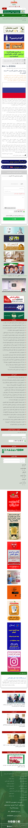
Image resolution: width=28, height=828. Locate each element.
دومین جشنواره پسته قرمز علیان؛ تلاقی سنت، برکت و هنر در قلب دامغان (13, 323)
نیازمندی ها (25, 795)
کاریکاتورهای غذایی (23, 800)
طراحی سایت (19, 826)
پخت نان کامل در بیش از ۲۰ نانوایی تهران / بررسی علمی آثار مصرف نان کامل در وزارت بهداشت (13, 387)
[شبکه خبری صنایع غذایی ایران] (14, 2)
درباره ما (12, 776)
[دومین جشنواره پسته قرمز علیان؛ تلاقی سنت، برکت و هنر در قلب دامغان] (14, 759)
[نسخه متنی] (4, 65)
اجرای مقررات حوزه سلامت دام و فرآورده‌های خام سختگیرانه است (13, 342)
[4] (15, 184)
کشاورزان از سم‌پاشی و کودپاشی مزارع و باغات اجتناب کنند (13, 380)
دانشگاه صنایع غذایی (23, 778)
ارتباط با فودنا (11, 778)
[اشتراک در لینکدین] (9, 65)
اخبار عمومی (11, 791)
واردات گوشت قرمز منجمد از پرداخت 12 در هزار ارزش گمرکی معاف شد (13, 392)
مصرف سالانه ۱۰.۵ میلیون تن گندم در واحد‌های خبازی (14, 345)
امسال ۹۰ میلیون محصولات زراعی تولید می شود (15, 364)
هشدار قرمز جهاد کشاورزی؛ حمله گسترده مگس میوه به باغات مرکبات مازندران (13, 360)
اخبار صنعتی (11, 788)
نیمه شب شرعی (23, 483)
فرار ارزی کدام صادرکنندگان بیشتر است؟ (17, 367)
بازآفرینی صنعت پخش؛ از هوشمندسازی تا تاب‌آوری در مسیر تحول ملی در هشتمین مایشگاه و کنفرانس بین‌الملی (13, 335)
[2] (13, 184)
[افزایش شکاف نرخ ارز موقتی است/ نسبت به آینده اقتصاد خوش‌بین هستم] (14, 739)
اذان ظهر (24, 472)
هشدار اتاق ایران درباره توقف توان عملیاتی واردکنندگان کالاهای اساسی (13, 350)
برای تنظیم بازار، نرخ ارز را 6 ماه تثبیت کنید (16, 377)
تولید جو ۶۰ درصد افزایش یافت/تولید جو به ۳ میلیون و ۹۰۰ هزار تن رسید (13, 409)
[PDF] (6, 65)
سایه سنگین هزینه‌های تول (20, 19)
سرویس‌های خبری (23, 781)
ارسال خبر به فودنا (10, 783)
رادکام (13, 826)
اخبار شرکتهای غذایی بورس (9, 773)
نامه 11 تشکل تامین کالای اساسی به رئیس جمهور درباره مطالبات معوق (13, 325)
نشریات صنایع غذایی (23, 786)
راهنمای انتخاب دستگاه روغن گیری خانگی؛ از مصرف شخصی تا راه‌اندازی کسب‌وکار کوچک (13, 357)
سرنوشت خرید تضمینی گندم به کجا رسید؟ (16, 369)
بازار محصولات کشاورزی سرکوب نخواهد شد (16, 330)
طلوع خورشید (23, 468)
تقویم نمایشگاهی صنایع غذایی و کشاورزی (20, 791)
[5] (17, 184)
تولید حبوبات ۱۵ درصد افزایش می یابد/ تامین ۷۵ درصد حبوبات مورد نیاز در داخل (13, 395)
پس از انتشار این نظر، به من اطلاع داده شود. (14, 215)
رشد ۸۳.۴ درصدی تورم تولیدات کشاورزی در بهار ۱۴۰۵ (14, 362)
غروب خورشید (23, 475)
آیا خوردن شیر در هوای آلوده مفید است (17, 400)
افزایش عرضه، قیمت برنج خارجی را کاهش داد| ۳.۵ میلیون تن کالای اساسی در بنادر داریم (13, 404)
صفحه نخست (24, 773)
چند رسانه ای (11, 796)
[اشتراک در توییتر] (11, 65)
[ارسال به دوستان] (14, 65)
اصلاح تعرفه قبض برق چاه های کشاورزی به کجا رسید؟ (14, 340)
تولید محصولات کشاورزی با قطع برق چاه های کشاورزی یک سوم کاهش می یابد (13, 402)
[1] (11, 184)
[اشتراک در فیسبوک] (13, 65)
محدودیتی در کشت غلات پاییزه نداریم (17, 352)
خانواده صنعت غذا (23, 797)
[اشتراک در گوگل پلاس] (8, 65)
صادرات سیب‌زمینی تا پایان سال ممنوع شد (16, 417)
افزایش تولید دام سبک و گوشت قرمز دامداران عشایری (14, 407)
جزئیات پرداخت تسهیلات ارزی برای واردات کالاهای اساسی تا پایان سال (13, 412)
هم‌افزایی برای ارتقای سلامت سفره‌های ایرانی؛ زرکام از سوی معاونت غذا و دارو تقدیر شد (14, 705)
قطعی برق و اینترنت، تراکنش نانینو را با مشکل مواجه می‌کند (13, 414)
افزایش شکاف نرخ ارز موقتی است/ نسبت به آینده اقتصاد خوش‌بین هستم (14, 745)
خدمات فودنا (11, 793)
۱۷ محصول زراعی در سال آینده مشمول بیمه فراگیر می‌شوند (13, 382)
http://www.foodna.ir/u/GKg (8, 685)
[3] (14, 184)
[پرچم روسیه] (14, 90)
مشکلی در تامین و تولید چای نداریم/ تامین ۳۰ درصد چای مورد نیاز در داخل (13, 337)
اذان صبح (24, 465)
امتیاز (22, 184)
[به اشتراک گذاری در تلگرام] (3, 65)
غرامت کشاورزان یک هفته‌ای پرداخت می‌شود (16, 385)
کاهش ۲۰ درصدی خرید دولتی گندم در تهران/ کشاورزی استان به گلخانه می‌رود (13, 347)
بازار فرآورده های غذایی (9, 781)
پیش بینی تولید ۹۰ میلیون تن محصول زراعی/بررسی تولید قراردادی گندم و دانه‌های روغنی (13, 327)
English (14, 4)
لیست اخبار (25, 783)
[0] (3, 176)
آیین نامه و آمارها (23, 788)
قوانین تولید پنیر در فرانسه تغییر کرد (17, 424)
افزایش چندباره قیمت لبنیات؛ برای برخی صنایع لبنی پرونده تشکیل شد (13, 355)
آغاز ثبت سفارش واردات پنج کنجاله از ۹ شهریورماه (15, 422)
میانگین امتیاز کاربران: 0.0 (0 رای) (16, 176)
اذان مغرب (24, 479)
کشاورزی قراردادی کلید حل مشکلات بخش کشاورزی (14, 390)
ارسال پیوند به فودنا (10, 786)
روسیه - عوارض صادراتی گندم (18, 155)
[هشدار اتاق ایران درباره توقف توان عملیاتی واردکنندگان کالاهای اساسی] (14, 719)
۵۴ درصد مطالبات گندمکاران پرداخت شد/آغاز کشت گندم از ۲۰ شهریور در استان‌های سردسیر (13, 419)
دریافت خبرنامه (24, 776)
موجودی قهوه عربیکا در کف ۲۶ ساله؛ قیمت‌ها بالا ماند (14, 397)
